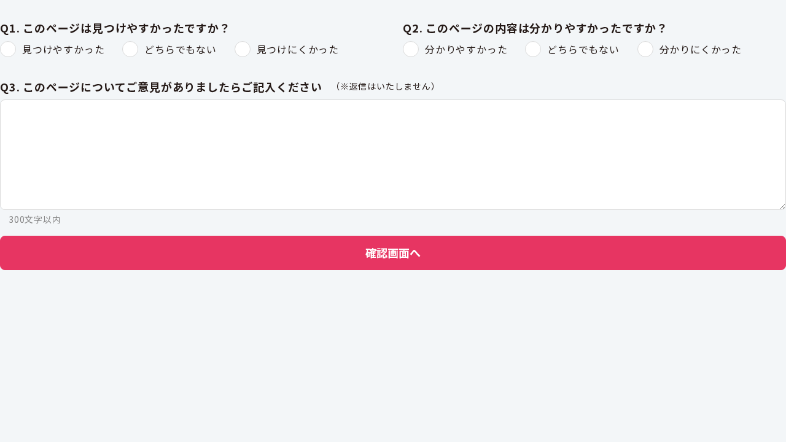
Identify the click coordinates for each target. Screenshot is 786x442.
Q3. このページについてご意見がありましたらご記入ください (161, 87)
